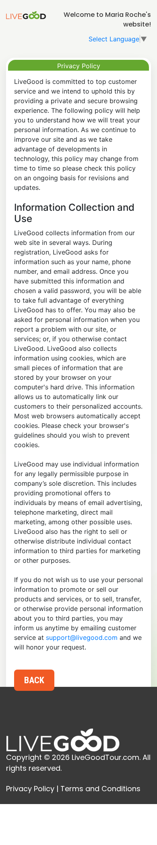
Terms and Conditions (100, 789)
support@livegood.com (82, 637)
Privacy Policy (30, 789)
